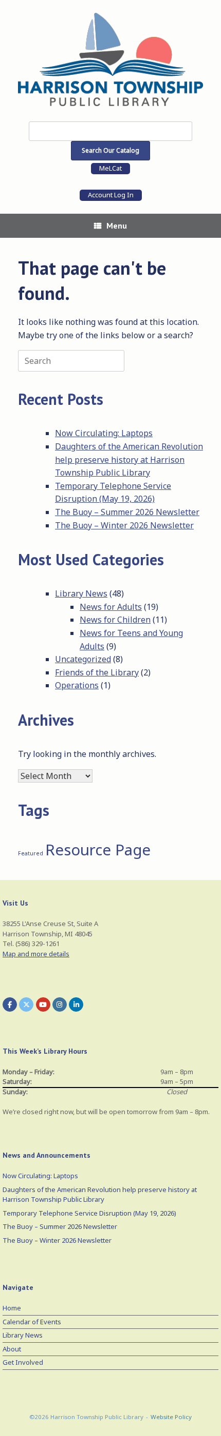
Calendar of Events (32, 1321)
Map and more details (36, 953)
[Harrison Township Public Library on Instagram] (59, 1004)
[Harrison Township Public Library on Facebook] (10, 1004)
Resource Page (98, 849)
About (12, 1348)
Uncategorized (83, 659)
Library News (81, 593)
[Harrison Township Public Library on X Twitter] (26, 1004)
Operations (77, 685)
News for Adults (111, 606)
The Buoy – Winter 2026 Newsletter (124, 525)
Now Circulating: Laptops (104, 433)
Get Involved (23, 1362)
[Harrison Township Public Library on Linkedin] (76, 1004)
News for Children (115, 619)
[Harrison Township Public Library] (110, 59)
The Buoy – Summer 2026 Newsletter (127, 512)
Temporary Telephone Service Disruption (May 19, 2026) (89, 1213)
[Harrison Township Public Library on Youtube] (43, 1004)
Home (12, 1307)
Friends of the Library (97, 672)
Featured (30, 853)
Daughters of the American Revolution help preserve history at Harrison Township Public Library (129, 459)
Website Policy (171, 1417)
